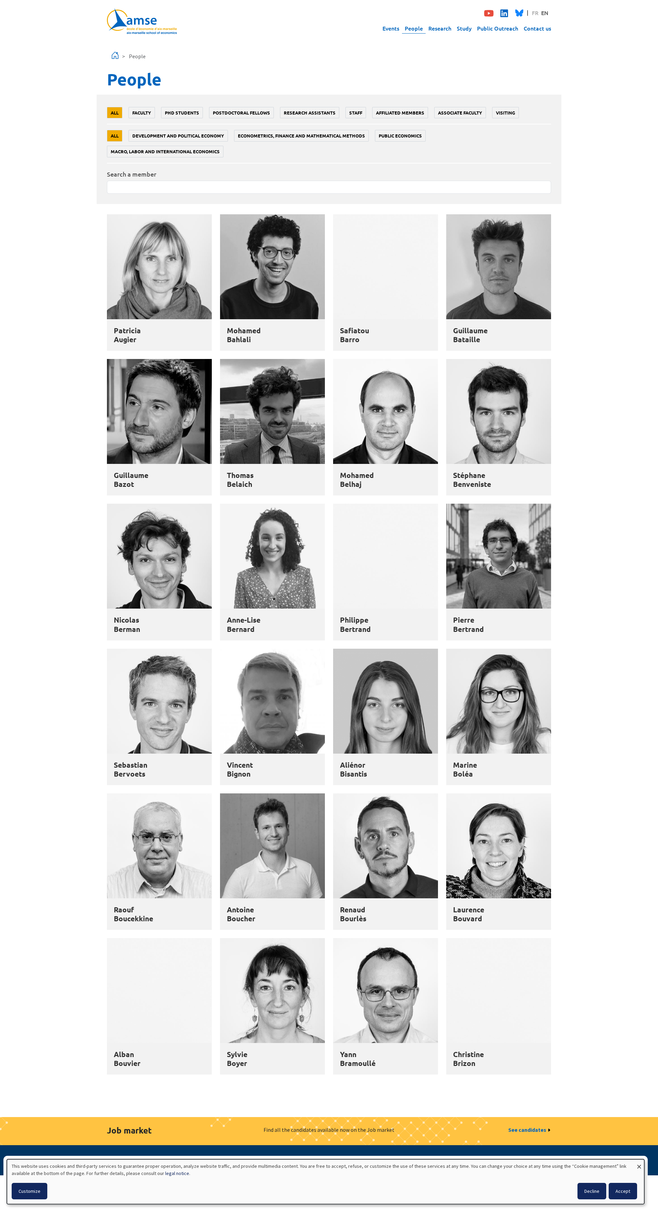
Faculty (141, 113)
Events (390, 28)
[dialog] (325, 1181)
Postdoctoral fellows (241, 113)
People (414, 28)
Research (439, 28)
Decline (591, 1191)
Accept (623, 1191)
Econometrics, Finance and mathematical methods (301, 136)
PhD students (182, 113)
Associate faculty (460, 113)
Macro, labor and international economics (165, 151)
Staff (355, 113)
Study (464, 28)
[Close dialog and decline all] (639, 1163)
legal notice (177, 1173)
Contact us (537, 28)
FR (535, 12)
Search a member (131, 174)
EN (544, 12)
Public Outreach (497, 28)
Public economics (400, 136)
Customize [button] (29, 1191)
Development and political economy (178, 136)
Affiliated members (400, 113)
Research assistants (310, 113)
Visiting (505, 113)
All (115, 113)
